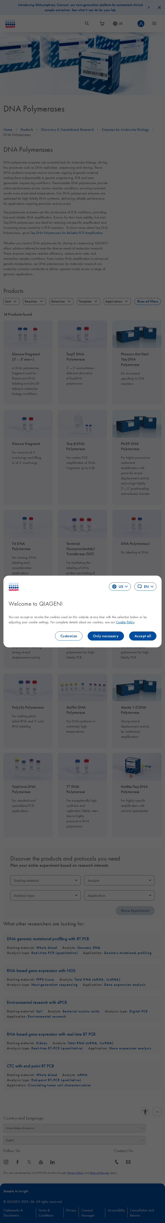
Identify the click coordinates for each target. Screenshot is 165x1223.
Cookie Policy (125, 622)
